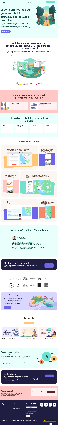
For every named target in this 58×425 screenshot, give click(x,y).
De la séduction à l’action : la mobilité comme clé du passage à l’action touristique (47, 340)
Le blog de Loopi (16, 403)
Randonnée (13, 2)
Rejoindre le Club (49, 375)
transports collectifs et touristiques (45, 104)
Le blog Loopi (51, 391)
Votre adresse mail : (28, 405)
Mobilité (9, 2)
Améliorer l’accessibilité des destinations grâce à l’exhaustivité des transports (10, 340)
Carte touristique (20, 2)
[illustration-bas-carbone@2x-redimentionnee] (41, 406)
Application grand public (28, 2)
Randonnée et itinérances (14, 104)
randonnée (15, 51)
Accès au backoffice (16, 408)
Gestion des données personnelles (31, 420)
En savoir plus (7, 307)
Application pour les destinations (39, 2)
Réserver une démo (50, 2)
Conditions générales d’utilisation (16, 420)
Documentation (15, 406)
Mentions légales (5, 420)
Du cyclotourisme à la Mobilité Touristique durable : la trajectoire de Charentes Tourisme (29, 340)
